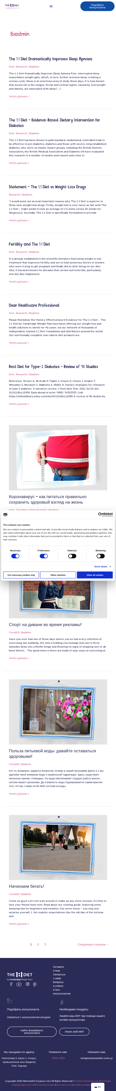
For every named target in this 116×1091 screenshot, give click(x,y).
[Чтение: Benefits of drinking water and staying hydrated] (58, 711)
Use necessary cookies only (21, 575)
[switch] (44, 556)
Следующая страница (93, 944)
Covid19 (14, 632)
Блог (12, 66)
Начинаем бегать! (26, 886)
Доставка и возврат (67, 1084)
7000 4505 (58, 1058)
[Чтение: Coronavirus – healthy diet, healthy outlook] (58, 457)
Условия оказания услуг (86, 1081)
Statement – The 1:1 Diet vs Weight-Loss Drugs (47, 187)
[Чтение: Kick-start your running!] (58, 847)
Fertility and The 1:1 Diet (29, 244)
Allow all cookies (95, 575)
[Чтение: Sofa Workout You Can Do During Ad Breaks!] (58, 585)
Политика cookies (45, 1084)
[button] (51, 6)
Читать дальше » (19, 96)
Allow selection (58, 575)
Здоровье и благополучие (31, 510)
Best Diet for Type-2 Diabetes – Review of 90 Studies (53, 367)
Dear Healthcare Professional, (34, 305)
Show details (100, 566)
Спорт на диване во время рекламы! (45, 625)
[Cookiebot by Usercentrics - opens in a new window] (100, 515)
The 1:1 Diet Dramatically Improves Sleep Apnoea (50, 59)
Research (21, 66)
